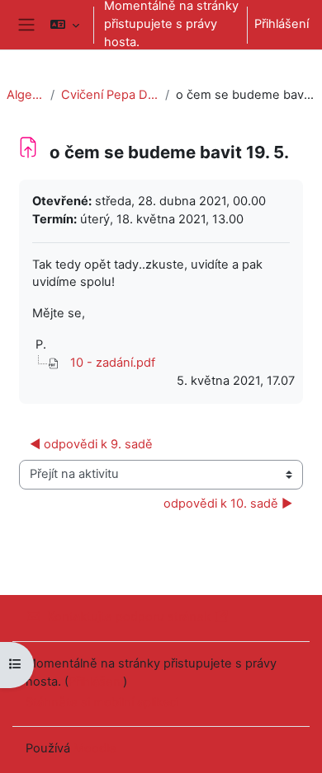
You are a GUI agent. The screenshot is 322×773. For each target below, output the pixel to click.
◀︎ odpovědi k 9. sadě (91, 444)
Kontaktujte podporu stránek (129, 616)
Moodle (94, 748)
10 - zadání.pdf (112, 362)
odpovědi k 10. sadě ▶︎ (227, 503)
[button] (65, 24)
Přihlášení (281, 23)
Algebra (25, 94)
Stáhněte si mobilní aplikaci (102, 702)
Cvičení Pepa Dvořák (110, 94)
